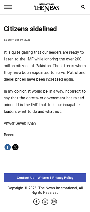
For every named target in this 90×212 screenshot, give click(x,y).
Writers (43, 178)
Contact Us (25, 178)
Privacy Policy (62, 178)
